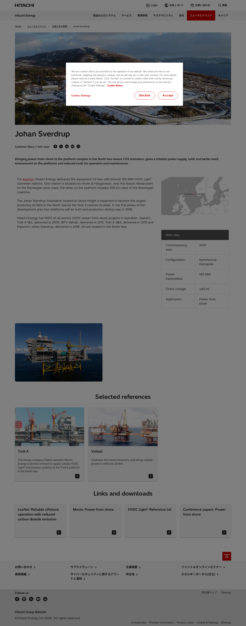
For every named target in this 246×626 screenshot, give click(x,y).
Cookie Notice (115, 85)
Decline (145, 95)
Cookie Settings (81, 95)
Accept (168, 95)
